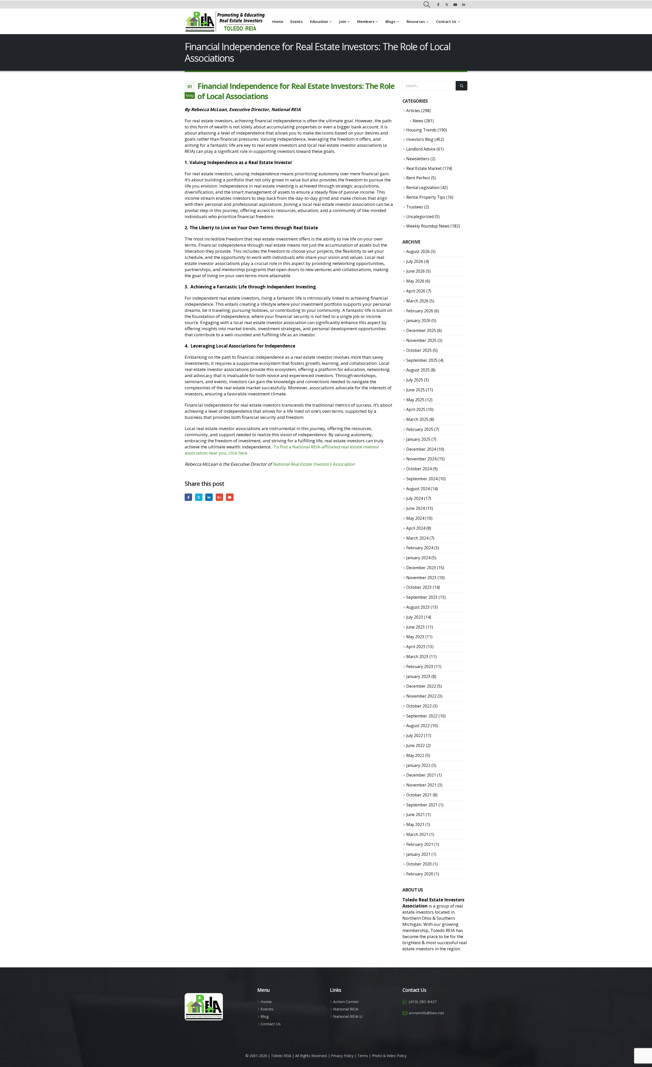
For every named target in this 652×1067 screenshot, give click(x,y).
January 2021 (418, 854)
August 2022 (418, 725)
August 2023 (418, 607)
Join (342, 21)
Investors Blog (419, 139)
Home (277, 21)
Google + (219, 497)
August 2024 (418, 488)
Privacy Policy (342, 1055)
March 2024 (417, 538)
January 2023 (418, 676)
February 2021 (419, 844)
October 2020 (419, 864)
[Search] (461, 85)
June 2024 (415, 508)
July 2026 (414, 261)
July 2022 (414, 735)
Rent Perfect (418, 178)
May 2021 (415, 824)
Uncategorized (420, 216)
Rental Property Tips (425, 197)
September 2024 (422, 479)
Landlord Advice (421, 149)
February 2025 (419, 429)
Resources (415, 21)
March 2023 (417, 656)
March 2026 (417, 301)
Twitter (198, 497)
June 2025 (415, 390)
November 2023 (421, 577)
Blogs (390, 21)
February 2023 (419, 666)
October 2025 (419, 350)
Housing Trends (421, 130)
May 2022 (415, 755)
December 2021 (421, 775)
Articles (413, 110)
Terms (362, 1055)
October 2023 (419, 587)
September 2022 (422, 716)
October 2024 (419, 469)
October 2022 (419, 706)
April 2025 (415, 409)
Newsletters (417, 159)
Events (296, 21)
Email (229, 497)
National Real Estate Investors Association (314, 464)
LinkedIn (209, 497)
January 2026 (418, 320)
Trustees (414, 207)
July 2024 (414, 498)
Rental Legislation (423, 187)
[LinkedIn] (463, 4)
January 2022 (418, 765)
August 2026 (418, 251)
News (418, 121)
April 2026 (415, 291)
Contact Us (446, 21)
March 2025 (417, 419)
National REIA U (347, 1016)
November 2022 (421, 696)
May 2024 (415, 518)
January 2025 (418, 439)
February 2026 (419, 311)
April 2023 (415, 646)
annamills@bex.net (426, 1012)
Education (319, 21)
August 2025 (418, 370)
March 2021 (417, 834)
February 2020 (419, 874)
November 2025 (421, 340)
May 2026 (415, 281)
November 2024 (421, 459)
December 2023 (421, 567)
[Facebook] (438, 4)
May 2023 (415, 636)
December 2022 (421, 686)
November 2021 (421, 785)
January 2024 (418, 558)
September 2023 (422, 597)
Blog (265, 1016)
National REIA (345, 1008)
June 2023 (415, 627)
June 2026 (415, 271)
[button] (427, 4)
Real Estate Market (424, 168)
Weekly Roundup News (428, 226)
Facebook (188, 497)
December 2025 (421, 330)
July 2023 (414, 617)
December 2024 (421, 449)
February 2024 (419, 548)
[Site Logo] (225, 21)
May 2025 (415, 400)
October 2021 (419, 795)
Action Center (346, 1001)
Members (365, 21)
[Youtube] (455, 4)
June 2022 (415, 745)
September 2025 (422, 360)
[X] (446, 4)
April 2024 (415, 528)
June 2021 (415, 814)
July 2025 (414, 380)
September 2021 (422, 805)
